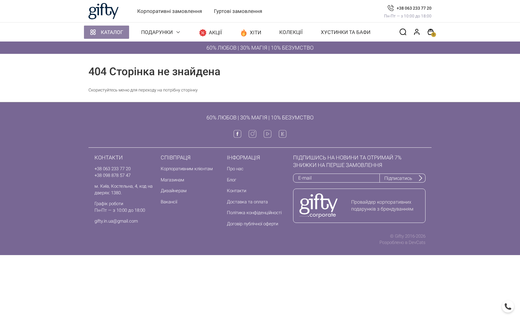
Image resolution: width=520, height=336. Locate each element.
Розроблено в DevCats (402, 242)
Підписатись (398, 178)
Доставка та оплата (247, 202)
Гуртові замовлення (238, 11)
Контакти (236, 190)
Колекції (291, 32)
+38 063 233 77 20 (414, 8)
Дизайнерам (174, 190)
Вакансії (169, 202)
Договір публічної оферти (252, 224)
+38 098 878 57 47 (112, 175)
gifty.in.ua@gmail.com (116, 221)
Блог (231, 180)
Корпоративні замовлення (169, 11)
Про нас (235, 168)
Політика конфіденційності (254, 212)
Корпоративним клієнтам (187, 168)
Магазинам (172, 180)
